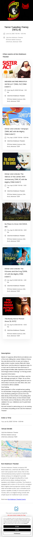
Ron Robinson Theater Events (17, 499)
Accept (17, 526)
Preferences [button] (26, 523)
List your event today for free (17, 515)
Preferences (17, 533)
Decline (17, 530)
